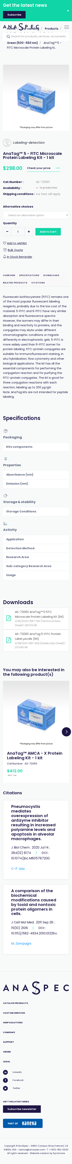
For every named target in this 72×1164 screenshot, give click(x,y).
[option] (36, 732)
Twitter (16, 1088)
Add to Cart (48, 232)
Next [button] (66, 731)
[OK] (7, 36)
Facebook (18, 1080)
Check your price (39, 168)
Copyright (9, 1145)
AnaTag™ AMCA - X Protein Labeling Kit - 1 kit (34, 755)
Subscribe (14, 15)
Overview (9, 275)
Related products (15, 282)
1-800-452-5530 (58, 1149)
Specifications (29, 275)
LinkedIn (17, 1072)
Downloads (51, 275)
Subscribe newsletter (21, 1109)
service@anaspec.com (32, 1149)
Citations (38, 282)
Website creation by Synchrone (47, 1153)
